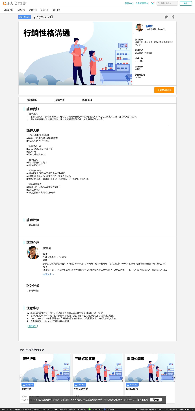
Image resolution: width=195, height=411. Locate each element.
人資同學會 (110, 409)
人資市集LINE (96, 409)
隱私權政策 (18, 409)
